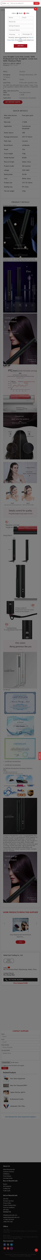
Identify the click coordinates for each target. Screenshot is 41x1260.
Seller (27, 13)
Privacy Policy (10, 40)
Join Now (39, 756)
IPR (15, 40)
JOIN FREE (21, 46)
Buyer (21, 13)
